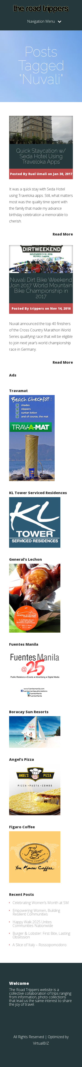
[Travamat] (32, 479)
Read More (63, 234)
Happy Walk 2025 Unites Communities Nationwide (33, 923)
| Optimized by (57, 1036)
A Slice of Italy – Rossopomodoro (40, 944)
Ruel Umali (37, 174)
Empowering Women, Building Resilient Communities (36, 912)
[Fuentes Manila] (34, 698)
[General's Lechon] (34, 631)
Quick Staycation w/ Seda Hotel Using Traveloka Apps (41, 156)
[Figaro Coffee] (34, 881)
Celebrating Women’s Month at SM (41, 902)
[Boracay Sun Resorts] (34, 746)
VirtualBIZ (41, 1043)
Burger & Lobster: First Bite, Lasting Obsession (41, 935)
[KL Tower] (34, 546)
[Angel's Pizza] (34, 813)
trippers (37, 308)
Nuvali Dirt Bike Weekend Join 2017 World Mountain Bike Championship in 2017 (41, 288)
